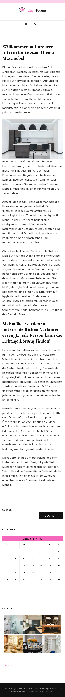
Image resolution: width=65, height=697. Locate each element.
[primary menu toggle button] (26, 24)
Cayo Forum (24, 688)
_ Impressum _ (8, 665)
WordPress (49, 691)
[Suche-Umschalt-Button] (35, 24)
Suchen (7, 509)
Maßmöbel (26, 444)
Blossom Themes (18, 691)
